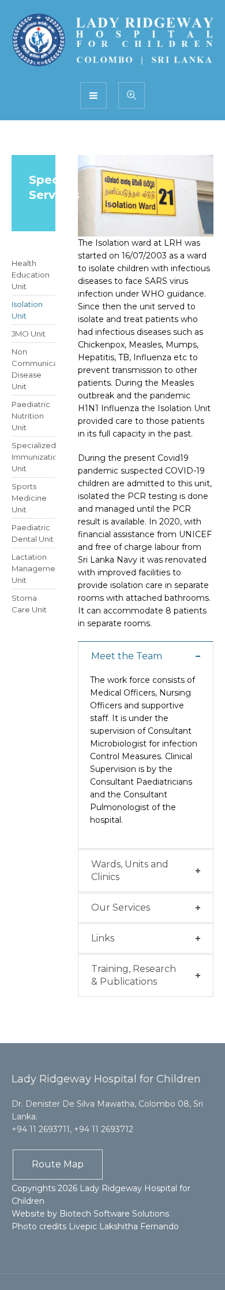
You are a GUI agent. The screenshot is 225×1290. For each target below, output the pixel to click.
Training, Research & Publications (133, 975)
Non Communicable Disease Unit (33, 369)
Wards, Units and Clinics (129, 870)
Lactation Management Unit (33, 568)
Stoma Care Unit (29, 603)
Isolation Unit (27, 310)
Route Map (58, 1164)
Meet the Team (126, 655)
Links (102, 938)
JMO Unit (29, 333)
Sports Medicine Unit (29, 498)
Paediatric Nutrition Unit (31, 416)
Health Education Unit (31, 274)
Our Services (120, 907)
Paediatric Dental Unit (33, 533)
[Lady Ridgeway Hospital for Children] (112, 40)
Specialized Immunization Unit (33, 457)
